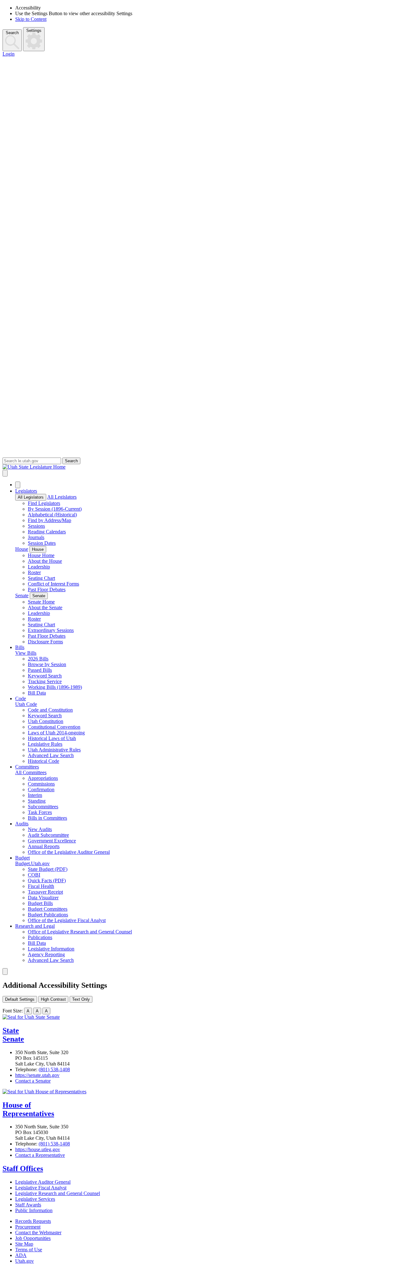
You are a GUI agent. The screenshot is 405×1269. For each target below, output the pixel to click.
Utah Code (26, 704)
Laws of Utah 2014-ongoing (56, 732)
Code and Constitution (50, 710)
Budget (22, 857)
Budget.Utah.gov (32, 863)
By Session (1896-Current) (55, 509)
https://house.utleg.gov (37, 1149)
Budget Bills (40, 903)
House (21, 549)
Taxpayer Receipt (45, 892)
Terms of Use (28, 1249)
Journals (36, 537)
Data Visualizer (43, 897)
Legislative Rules (45, 744)
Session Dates (42, 543)
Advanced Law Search (51, 755)
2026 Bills (38, 658)
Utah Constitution (45, 721)
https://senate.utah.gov (37, 1075)
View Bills (25, 653)
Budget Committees (47, 909)
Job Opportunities (33, 1238)
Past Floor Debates (46, 589)
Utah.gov (24, 1261)
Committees (27, 766)
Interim (35, 795)
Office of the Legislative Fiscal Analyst (67, 920)
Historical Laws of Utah (52, 738)
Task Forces (40, 812)
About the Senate (45, 607)
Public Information (34, 1210)
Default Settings (19, 999)
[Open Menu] (5, 473)
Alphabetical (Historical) (52, 514)
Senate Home (41, 601)
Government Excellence (52, 840)
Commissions (41, 783)
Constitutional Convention (54, 727)
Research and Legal (35, 926)
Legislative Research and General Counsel (57, 1193)
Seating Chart (41, 578)
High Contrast (53, 999)
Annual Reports (43, 846)
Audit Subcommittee (48, 835)
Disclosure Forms (45, 641)
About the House (45, 561)
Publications (40, 937)
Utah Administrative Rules (54, 749)
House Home (41, 555)
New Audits (40, 829)
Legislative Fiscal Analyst (40, 1187)
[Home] (202, 467)
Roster (34, 572)
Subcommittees (43, 806)
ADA (21, 1255)
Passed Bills (40, 670)
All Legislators (31, 497)
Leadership (39, 566)
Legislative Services (35, 1199)
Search (12, 32)
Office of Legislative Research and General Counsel (80, 931)
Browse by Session (47, 664)
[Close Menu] (17, 485)
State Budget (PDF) (47, 869)
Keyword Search (45, 675)
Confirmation (41, 789)
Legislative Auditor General (43, 1182)
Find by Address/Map (49, 520)
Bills (19, 647)
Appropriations (43, 778)
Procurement (27, 1227)
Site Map (24, 1244)
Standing (37, 801)
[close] (5, 971)
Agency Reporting (46, 954)
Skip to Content (31, 19)
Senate (21, 595)
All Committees (31, 772)
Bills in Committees (47, 818)
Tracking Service (45, 681)
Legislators (26, 491)
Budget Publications (48, 914)
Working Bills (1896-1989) (55, 687)
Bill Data (37, 692)
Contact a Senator (33, 1081)
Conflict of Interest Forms (53, 583)
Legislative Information (51, 948)
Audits (21, 823)
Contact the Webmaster (38, 1232)
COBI (34, 874)
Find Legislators (44, 503)
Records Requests (33, 1221)
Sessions (36, 526)
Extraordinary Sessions (51, 630)
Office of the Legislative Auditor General (69, 852)
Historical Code (43, 761)
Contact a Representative (40, 1155)
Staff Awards (28, 1204)
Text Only (81, 999)
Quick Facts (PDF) (47, 880)
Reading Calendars (47, 531)
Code (20, 698)
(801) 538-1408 (54, 1069)
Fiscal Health (41, 886)
